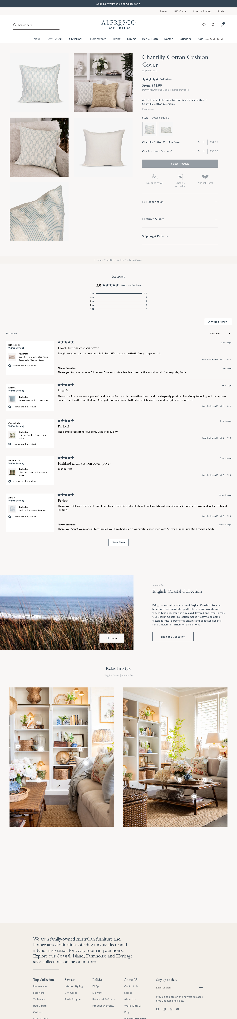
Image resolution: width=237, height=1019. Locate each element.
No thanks (150, 534)
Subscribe (150, 527)
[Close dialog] (177, 475)
